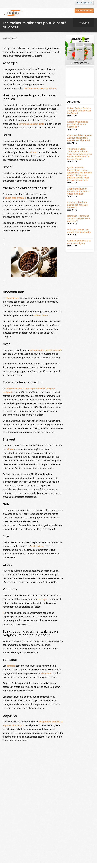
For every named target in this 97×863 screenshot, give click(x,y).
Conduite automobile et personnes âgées (79, 241)
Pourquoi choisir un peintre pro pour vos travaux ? (77, 205)
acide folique (37, 546)
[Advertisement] (79, 82)
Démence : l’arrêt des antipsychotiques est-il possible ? (78, 218)
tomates (11, 666)
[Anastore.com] (79, 50)
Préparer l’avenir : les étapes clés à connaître (79, 230)
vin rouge (42, 599)
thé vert (10, 449)
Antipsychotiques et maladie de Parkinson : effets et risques (78, 191)
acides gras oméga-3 (15, 198)
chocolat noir (12, 298)
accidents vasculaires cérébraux (40, 88)
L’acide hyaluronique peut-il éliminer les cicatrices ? (77, 124)
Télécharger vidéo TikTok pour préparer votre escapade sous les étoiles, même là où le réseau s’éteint (79, 154)
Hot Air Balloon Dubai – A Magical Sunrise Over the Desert (79, 110)
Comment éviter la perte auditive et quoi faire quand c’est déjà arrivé (79, 138)
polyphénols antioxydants (31, 124)
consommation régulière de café (45, 350)
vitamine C (46, 673)
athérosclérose (40, 315)
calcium (32, 152)
